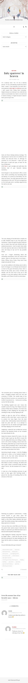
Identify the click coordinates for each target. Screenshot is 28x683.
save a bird (11, 561)
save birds (18, 561)
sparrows (17, 564)
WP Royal (17, 680)
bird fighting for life (15, 553)
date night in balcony (6, 557)
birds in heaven (15, 555)
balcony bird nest (6, 551)
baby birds (17, 549)
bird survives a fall (6, 555)
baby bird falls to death (7, 549)
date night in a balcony (15, 88)
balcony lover (5, 553)
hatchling (4, 561)
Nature (14, 70)
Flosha (14, 627)
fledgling (22, 559)
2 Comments (23, 569)
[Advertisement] (14, 657)
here (6, 166)
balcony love (15, 551)
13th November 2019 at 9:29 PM (18, 628)
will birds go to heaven (7, 566)
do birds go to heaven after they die (10, 559)
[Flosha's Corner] (14, 11)
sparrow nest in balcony (7, 564)
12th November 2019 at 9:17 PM (15, 612)
